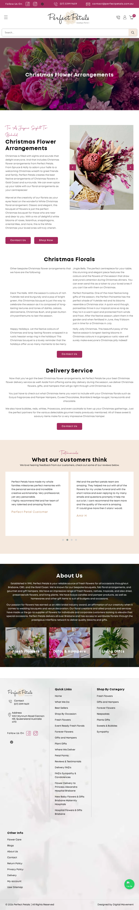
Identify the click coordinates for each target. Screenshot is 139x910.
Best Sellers (61, 708)
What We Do (62, 702)
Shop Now (46, 240)
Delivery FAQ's (63, 768)
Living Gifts (113, 651)
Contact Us (18, 240)
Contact (12, 858)
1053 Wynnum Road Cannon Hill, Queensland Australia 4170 (28, 719)
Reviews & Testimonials (68, 762)
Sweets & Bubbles (107, 726)
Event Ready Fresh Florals (70, 726)
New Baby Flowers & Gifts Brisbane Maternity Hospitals (69, 800)
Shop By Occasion (65, 714)
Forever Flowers (64, 732)
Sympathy (103, 732)
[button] (6, 17)
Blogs (10, 846)
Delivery (12, 875)
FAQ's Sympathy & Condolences (65, 775)
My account (14, 881)
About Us (12, 852)
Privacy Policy (15, 869)
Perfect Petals (22, 905)
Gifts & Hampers (69, 651)
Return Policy (14, 864)
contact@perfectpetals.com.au (113, 4)
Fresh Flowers (26, 651)
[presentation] (73, 167)
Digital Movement (123, 905)
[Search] (133, 32)
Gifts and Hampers (66, 738)
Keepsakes (103, 714)
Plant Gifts (61, 744)
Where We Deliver (65, 750)
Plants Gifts (103, 720)
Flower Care (14, 840)
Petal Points (62, 756)
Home (58, 696)
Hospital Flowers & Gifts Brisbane (68, 812)
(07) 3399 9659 (68, 4)
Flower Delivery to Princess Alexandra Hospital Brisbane (66, 787)
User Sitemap (15, 887)
